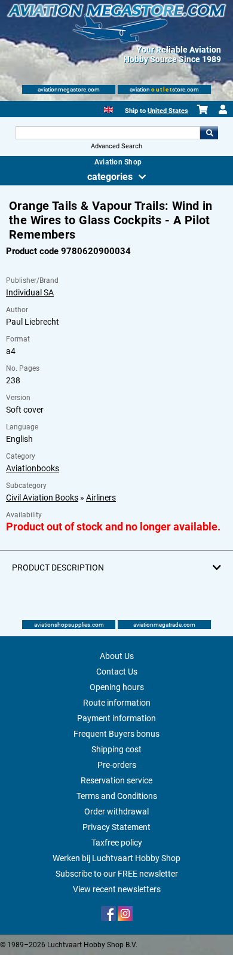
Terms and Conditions (116, 796)
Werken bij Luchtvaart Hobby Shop (116, 858)
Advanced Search (116, 146)
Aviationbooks (32, 468)
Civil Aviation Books (42, 497)
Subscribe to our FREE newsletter (117, 873)
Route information (117, 702)
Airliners (101, 497)
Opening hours (117, 687)
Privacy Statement (116, 827)
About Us (117, 656)
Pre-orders (116, 765)
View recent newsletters (117, 889)
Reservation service (116, 780)
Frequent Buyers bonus (116, 734)
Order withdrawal (116, 811)
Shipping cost (116, 749)
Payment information (116, 718)
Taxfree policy (116, 842)
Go (209, 132)
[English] (108, 108)
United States (168, 111)
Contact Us (116, 671)
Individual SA (30, 292)
